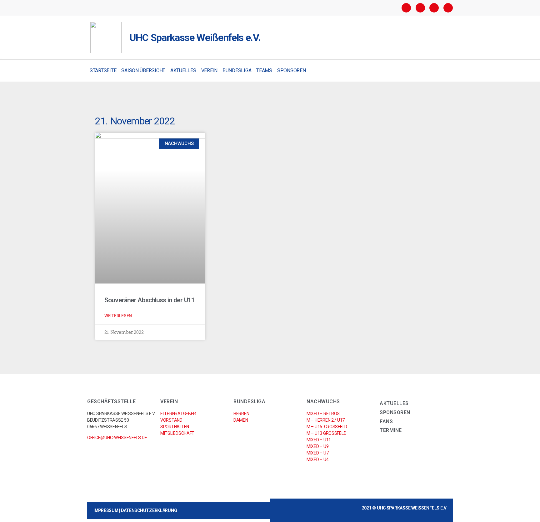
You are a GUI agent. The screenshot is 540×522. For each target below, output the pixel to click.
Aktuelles (183, 70)
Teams (264, 70)
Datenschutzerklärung (149, 510)
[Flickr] (434, 8)
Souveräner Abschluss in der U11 (149, 300)
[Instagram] (420, 8)
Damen (240, 420)
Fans (386, 421)
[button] (447, 70)
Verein (209, 70)
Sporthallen (174, 426)
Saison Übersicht (143, 70)
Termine (391, 430)
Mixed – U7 (317, 452)
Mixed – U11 (319, 439)
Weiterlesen (118, 315)
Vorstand (171, 420)
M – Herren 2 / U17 (326, 420)
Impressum (105, 510)
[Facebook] (406, 8)
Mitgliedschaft (177, 433)
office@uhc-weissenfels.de (117, 437)
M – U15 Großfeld (327, 426)
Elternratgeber (178, 413)
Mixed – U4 (317, 459)
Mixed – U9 (317, 446)
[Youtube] (448, 8)
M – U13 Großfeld (326, 433)
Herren (241, 413)
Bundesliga (236, 70)
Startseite (103, 70)
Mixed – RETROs (323, 413)
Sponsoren (291, 70)
